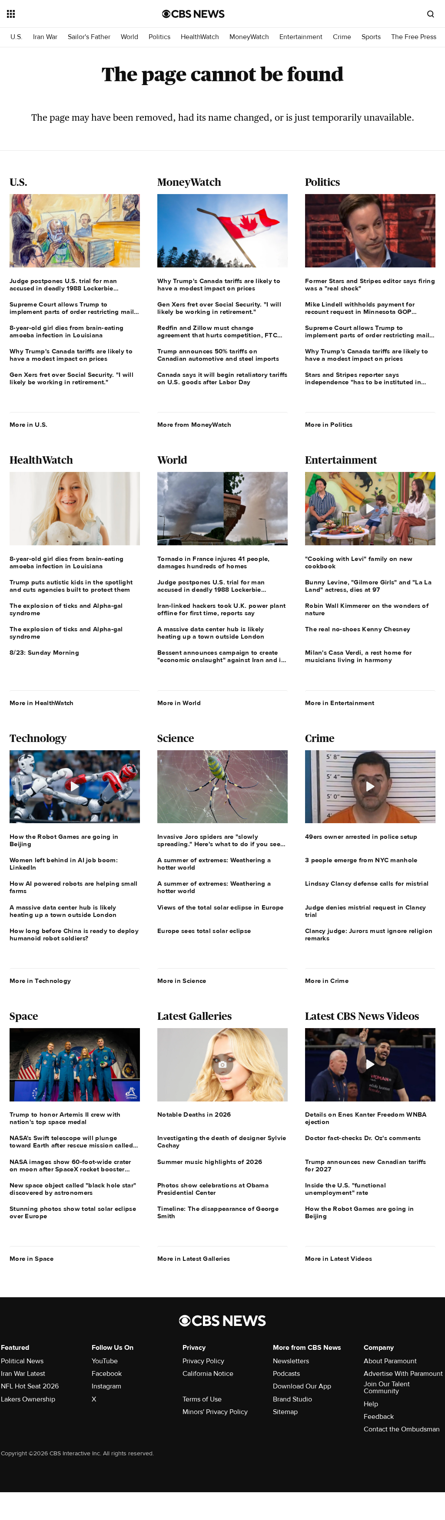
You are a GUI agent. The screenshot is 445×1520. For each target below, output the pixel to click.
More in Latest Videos (338, 1259)
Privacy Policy (203, 1361)
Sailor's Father (89, 37)
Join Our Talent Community (387, 1388)
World (129, 37)
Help (371, 1404)
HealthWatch (200, 37)
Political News (22, 1361)
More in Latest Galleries (193, 1259)
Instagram (106, 1386)
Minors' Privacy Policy (215, 1411)
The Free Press (413, 37)
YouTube (105, 1361)
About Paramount (390, 1361)
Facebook (107, 1373)
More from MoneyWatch (194, 425)
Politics (159, 37)
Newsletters (291, 1361)
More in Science (181, 981)
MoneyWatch (249, 37)
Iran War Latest (23, 1373)
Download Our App (302, 1386)
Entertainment (300, 37)
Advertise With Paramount (403, 1373)
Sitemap (285, 1411)
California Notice (208, 1373)
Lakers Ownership (28, 1399)
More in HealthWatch (42, 703)
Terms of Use (202, 1399)
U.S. (16, 37)
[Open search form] (431, 14)
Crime (342, 37)
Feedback (379, 1416)
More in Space (31, 1259)
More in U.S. (29, 425)
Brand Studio (292, 1399)
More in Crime (327, 981)
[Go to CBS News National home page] (193, 14)
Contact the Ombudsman (402, 1429)
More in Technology (40, 981)
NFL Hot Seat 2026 (30, 1386)
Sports (371, 37)
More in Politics (329, 425)
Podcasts (286, 1373)
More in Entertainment (339, 703)
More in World (179, 703)
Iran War (45, 37)
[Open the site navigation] (69, 14)
